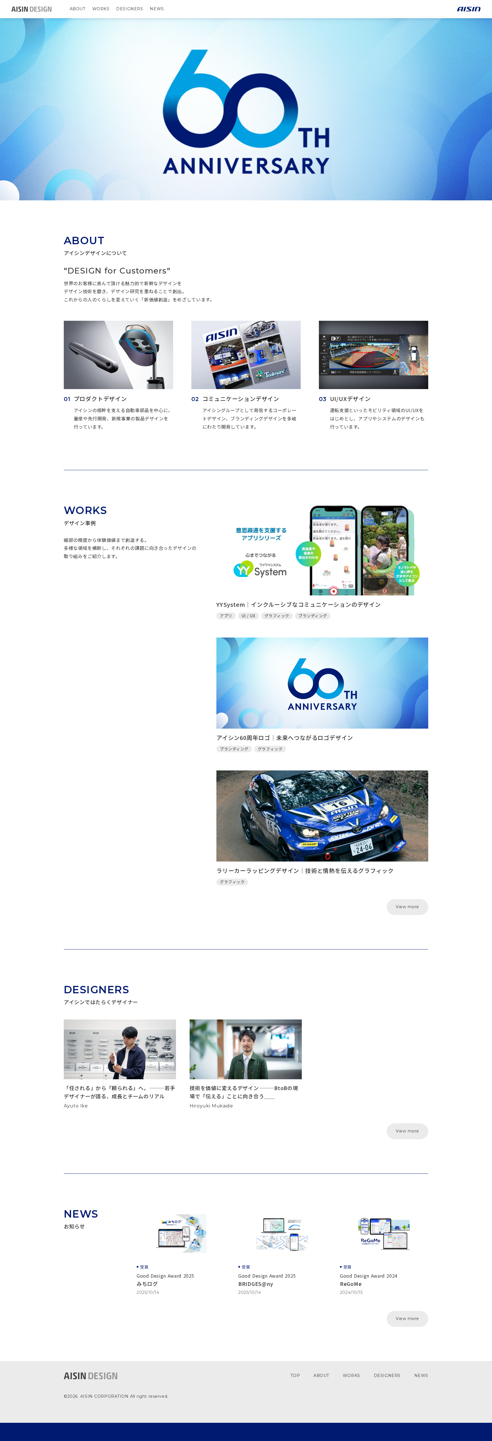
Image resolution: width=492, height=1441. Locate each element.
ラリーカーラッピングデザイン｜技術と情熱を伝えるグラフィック (305, 870)
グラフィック (277, 615)
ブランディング (312, 615)
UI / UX (248, 615)
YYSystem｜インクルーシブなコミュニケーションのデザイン (298, 604)
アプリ (226, 615)
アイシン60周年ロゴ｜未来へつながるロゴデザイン (284, 737)
